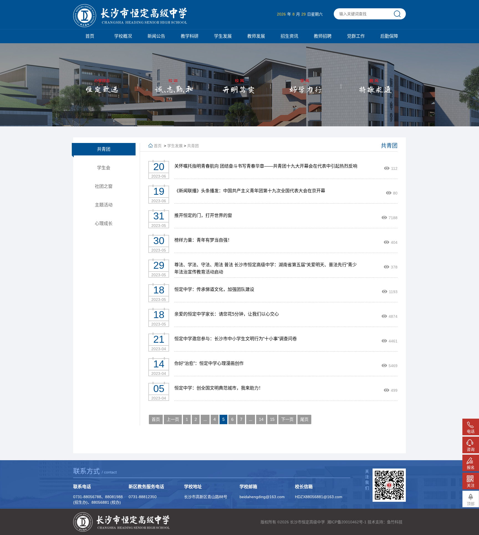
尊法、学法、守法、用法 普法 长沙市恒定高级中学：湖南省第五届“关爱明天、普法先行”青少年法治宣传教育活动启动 (265, 268)
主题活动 (104, 205)
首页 (89, 36)
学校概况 (123, 36)
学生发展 (223, 36)
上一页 (173, 419)
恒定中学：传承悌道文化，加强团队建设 (214, 289)
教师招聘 (323, 36)
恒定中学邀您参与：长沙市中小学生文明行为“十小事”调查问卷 (235, 338)
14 (261, 419)
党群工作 (356, 36)
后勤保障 (389, 36)
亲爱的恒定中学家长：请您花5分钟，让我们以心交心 (226, 314)
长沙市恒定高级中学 (307, 522)
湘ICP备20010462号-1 (346, 522)
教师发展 (256, 36)
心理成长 (104, 223)
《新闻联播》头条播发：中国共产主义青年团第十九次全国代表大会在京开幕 (249, 190)
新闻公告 (156, 36)
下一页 (287, 419)
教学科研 (189, 36)
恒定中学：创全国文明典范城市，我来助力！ (218, 388)
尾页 (304, 419)
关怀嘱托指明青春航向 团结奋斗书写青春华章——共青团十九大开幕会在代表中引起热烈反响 (265, 166)
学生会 (103, 167)
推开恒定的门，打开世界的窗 (203, 215)
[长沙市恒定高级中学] (130, 16)
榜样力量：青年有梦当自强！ (203, 240)
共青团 (103, 149)
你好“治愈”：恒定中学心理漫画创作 (209, 363)
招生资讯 (289, 36)
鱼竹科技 (394, 522)
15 (272, 419)
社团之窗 (104, 186)
